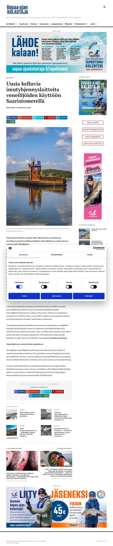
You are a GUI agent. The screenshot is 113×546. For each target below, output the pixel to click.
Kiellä (24, 296)
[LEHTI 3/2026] (93, 97)
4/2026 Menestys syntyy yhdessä (99, 229)
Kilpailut (68, 24)
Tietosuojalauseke (12, 543)
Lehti (92, 24)
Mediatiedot (80, 24)
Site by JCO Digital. (39, 541)
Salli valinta (56, 296)
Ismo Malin (11, 108)
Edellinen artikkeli (15, 448)
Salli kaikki (89, 296)
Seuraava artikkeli (64, 448)
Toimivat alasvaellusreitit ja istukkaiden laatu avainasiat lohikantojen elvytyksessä (63, 416)
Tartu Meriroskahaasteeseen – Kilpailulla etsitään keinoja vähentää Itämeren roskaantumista (21, 433)
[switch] (44, 287)
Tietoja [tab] (89, 255)
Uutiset (33, 24)
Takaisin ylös (101, 541)
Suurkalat (23, 24)
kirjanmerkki (53, 384)
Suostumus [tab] (23, 255)
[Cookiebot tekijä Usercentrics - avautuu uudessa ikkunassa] (95, 248)
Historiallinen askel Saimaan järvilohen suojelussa (27, 414)
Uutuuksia (44, 24)
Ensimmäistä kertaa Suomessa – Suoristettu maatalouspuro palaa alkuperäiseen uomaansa (63, 432)
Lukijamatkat (57, 24)
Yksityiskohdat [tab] (56, 255)
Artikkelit (10, 24)
